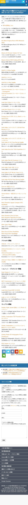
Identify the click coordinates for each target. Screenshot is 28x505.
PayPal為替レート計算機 (8, 460)
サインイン (14, 405)
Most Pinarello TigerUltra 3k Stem (11, 217)
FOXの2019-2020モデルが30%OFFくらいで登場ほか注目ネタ (12, 373)
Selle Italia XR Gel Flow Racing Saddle (13, 179)
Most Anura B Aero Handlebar (10, 231)
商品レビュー (5, 478)
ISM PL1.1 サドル (7, 77)
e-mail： (4, 413)
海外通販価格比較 (6, 451)
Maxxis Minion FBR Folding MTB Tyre (13, 60)
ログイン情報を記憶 (8, 422)
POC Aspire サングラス (8, 343)
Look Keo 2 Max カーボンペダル (11, 102)
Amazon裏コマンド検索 (7, 457)
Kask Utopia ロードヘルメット (10, 272)
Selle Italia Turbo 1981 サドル (10, 167)
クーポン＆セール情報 (7, 472)
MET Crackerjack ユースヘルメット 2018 (13, 281)
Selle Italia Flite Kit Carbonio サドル (12, 160)
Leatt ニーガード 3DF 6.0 (9, 297)
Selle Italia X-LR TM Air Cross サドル (12, 172)
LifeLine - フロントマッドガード (11, 243)
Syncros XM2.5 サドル (8, 186)
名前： (3, 408)
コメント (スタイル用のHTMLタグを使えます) (14, 424)
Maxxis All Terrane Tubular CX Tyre (12, 53)
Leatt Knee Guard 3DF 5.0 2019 (11, 290)
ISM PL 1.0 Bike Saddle (8, 70)
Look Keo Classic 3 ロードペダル (11, 109)
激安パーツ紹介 (5, 475)
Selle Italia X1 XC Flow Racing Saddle (13, 142)
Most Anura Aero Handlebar (10, 233)
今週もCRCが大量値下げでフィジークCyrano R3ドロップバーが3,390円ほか (14, 370)
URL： (3, 417)
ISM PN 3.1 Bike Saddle (9, 82)
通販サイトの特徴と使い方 (8, 469)
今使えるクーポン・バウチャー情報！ (11, 454)
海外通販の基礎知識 (6, 466)
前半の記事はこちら (8, 25)
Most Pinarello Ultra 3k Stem (10, 215)
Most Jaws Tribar (7, 224)
